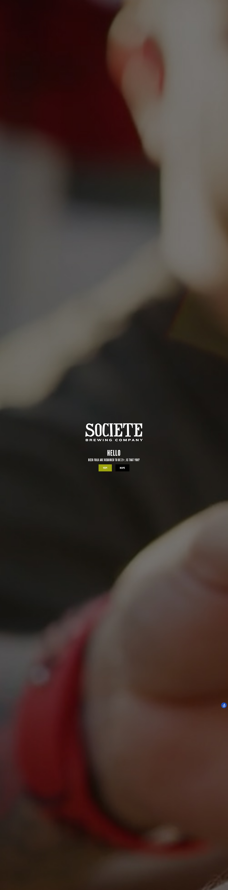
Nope (122, 467)
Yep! (105, 467)
